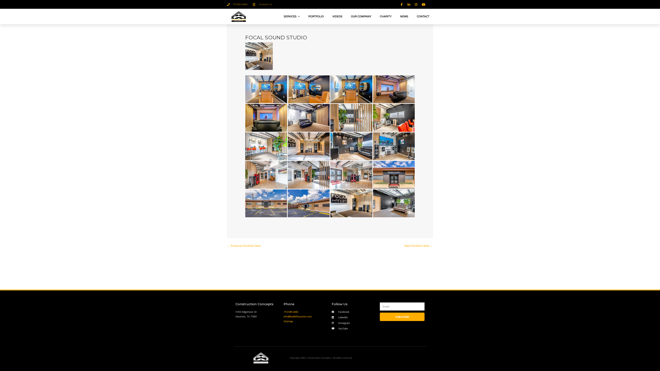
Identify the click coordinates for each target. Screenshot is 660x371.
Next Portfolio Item (418, 245)
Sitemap (288, 321)
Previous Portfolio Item (244, 245)
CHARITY (386, 16)
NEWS (404, 16)
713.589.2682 (291, 311)
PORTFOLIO (316, 16)
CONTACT (423, 16)
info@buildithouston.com (298, 316)
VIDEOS (337, 16)
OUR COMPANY (361, 16)
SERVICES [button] (290, 16)
